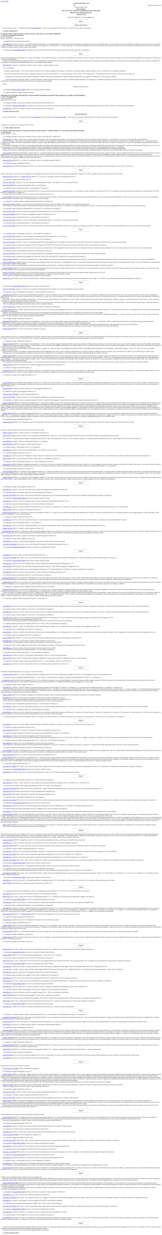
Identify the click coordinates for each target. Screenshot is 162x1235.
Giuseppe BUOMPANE (9, 214)
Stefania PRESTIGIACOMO (10, 1183)
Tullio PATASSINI (8, 1055)
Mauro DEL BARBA (8, 185)
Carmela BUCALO (8, 166)
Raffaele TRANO (26, 176)
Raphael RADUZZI (8, 160)
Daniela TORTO (7, 458)
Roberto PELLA (7, 278)
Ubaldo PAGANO (8, 535)
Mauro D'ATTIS (7, 1167)
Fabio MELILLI (36, 28)
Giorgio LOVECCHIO (60, 117)
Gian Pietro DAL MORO (9, 495)
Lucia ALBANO (7, 153)
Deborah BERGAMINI (19, 50)
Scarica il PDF (4, 1)
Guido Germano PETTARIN (10, 394)
